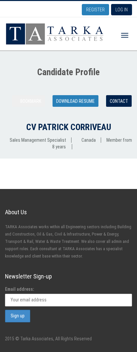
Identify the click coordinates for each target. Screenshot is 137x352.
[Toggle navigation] (124, 35)
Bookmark (30, 101)
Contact (119, 101)
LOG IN (121, 9)
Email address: (19, 289)
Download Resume (75, 101)
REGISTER (95, 9)
